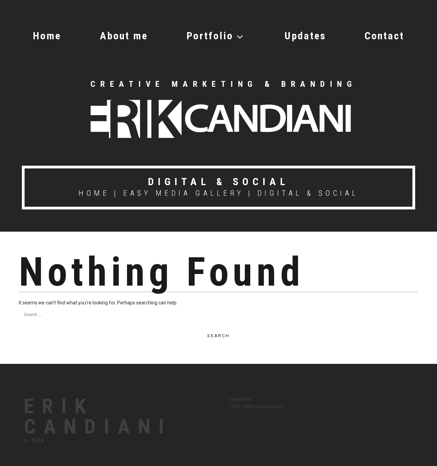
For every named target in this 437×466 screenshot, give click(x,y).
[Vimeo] (361, 403)
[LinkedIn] (350, 403)
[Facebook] (328, 403)
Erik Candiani (98, 416)
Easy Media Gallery (183, 193)
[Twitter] (339, 403)
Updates (305, 36)
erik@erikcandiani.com (263, 406)
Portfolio (209, 36)
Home (47, 36)
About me (124, 36)
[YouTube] (372, 403)
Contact (384, 36)
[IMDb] (383, 403)
